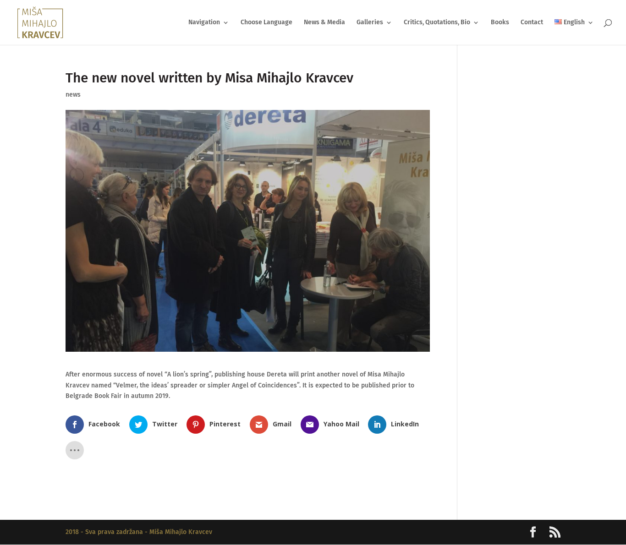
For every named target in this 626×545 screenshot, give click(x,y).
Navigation (204, 22)
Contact (532, 22)
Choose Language (266, 22)
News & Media (324, 22)
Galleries (370, 22)
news (73, 94)
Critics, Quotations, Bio (437, 22)
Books (500, 22)
